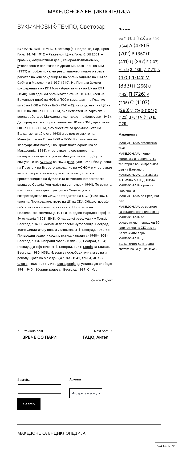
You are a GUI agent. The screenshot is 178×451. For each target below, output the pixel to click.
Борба (88, 246)
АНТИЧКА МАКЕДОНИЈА (137, 179)
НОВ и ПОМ (36, 127)
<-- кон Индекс (102, 279)
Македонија (41, 82)
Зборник (41, 269)
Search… (24, 379)
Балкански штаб (29, 133)
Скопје (22, 263)
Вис (71, 161)
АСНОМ (46, 161)
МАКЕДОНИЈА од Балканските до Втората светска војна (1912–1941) (138, 243)
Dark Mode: (164, 446)
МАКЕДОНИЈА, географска (138, 174)
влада (22, 184)
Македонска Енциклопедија (89, 11)
